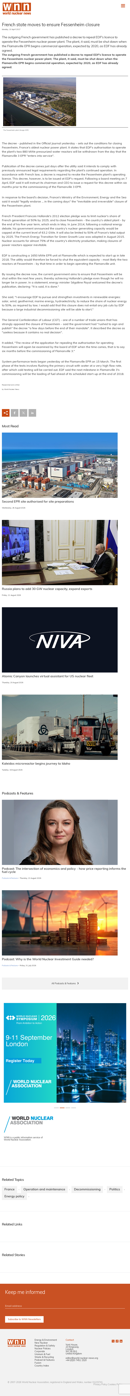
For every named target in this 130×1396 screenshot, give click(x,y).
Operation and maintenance (44, 1189)
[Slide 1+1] (62, 1108)
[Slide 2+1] (67, 1108)
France (9, 1189)
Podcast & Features (45, 1360)
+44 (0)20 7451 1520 (76, 1360)
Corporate (40, 1351)
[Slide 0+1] (56, 1108)
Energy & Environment (46, 1340)
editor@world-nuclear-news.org (82, 1358)
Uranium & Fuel (42, 1354)
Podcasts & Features (10, 878)
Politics (114, 1189)
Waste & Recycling (44, 1357)
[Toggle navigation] (123, 6)
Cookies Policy (115, 1384)
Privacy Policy (100, 1384)
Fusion (38, 1363)
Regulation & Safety (45, 1346)
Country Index (42, 1366)
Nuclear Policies (43, 1349)
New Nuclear (41, 1343)
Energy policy (14, 1196)
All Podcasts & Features (64, 983)
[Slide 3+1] (73, 1108)
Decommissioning (87, 1189)
